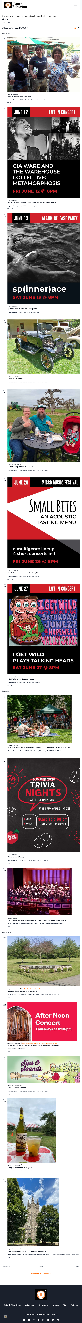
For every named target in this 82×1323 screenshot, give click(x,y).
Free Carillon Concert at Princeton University (26, 1251)
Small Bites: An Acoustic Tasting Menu (24, 573)
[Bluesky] (24, 1320)
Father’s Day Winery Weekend (20, 467)
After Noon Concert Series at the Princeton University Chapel (33, 1045)
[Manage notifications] (5, 1316)
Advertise (29, 1305)
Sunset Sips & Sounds (16, 1088)
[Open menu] (75, 5)
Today (41, 1266)
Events (4, 22)
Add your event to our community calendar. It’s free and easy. (29, 16)
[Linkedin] (48, 1320)
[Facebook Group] (39, 1320)
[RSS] (53, 1320)
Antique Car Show (15, 379)
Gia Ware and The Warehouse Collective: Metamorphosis (31, 202)
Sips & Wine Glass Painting (19, 96)
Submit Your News (12, 1305)
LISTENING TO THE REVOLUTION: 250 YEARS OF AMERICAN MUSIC (36, 920)
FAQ (65, 1305)
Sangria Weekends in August (19, 1168)
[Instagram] (43, 1320)
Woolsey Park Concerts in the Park (22, 991)
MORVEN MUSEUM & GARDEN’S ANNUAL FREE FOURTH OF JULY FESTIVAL (39, 747)
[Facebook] (29, 1320)
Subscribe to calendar (40, 1273)
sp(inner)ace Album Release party (22, 309)
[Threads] (34, 1320)
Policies (74, 1305)
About (56, 1305)
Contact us (44, 1305)
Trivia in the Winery (15, 857)
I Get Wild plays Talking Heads (20, 679)
